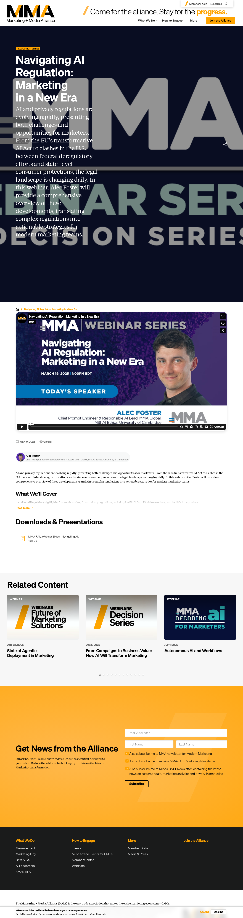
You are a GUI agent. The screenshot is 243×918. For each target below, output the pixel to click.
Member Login (198, 3)
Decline (218, 911)
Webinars (78, 865)
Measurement (25, 848)
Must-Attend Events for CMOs (92, 854)
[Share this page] (225, 144)
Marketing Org (26, 854)
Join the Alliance (220, 20)
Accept (204, 911)
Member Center (83, 859)
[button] (73, 457)
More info (101, 914)
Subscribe (216, 3)
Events (76, 848)
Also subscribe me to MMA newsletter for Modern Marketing (170, 753)
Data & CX (23, 859)
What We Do (146, 20)
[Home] (17, 309)
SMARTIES (23, 871)
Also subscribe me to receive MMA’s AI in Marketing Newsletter (172, 761)
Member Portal (138, 848)
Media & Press (138, 854)
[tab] (100, 675)
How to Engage (172, 20)
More (197, 21)
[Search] (227, 3)
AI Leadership (25, 865)
